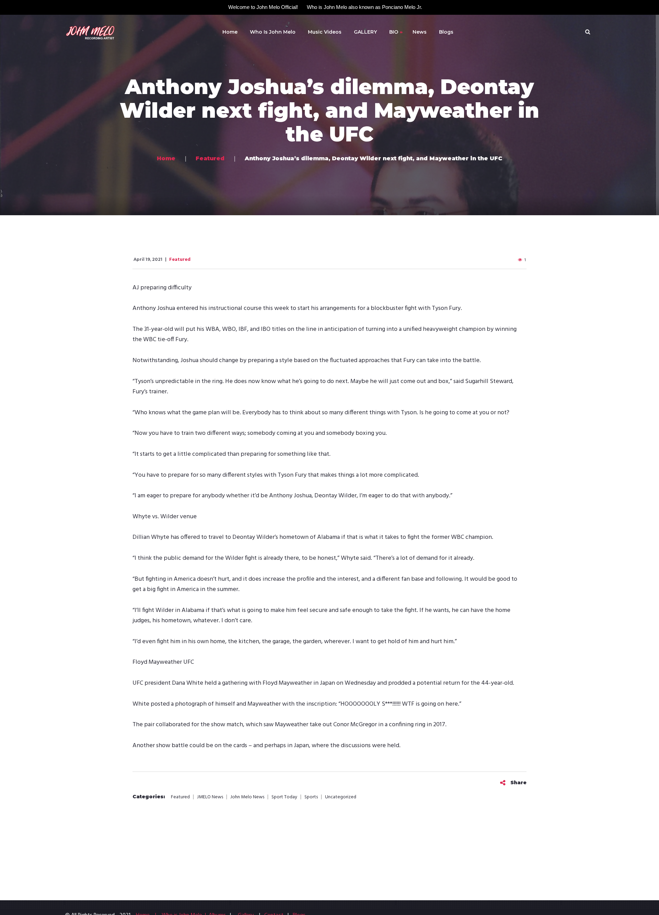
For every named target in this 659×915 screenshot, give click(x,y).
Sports (311, 797)
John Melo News (247, 797)
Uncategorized (340, 797)
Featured (179, 260)
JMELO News (210, 797)
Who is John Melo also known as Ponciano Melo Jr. (364, 7)
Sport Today (284, 797)
